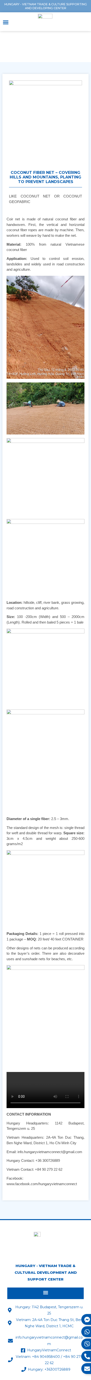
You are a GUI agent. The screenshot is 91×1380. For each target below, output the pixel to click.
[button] (5, 22)
